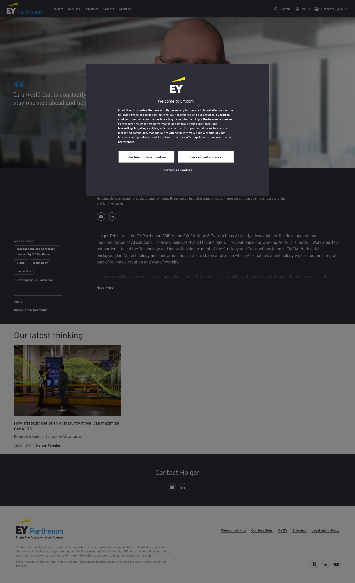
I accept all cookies (205, 157)
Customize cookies (177, 169)
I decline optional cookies (146, 157)
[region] (177, 130)
